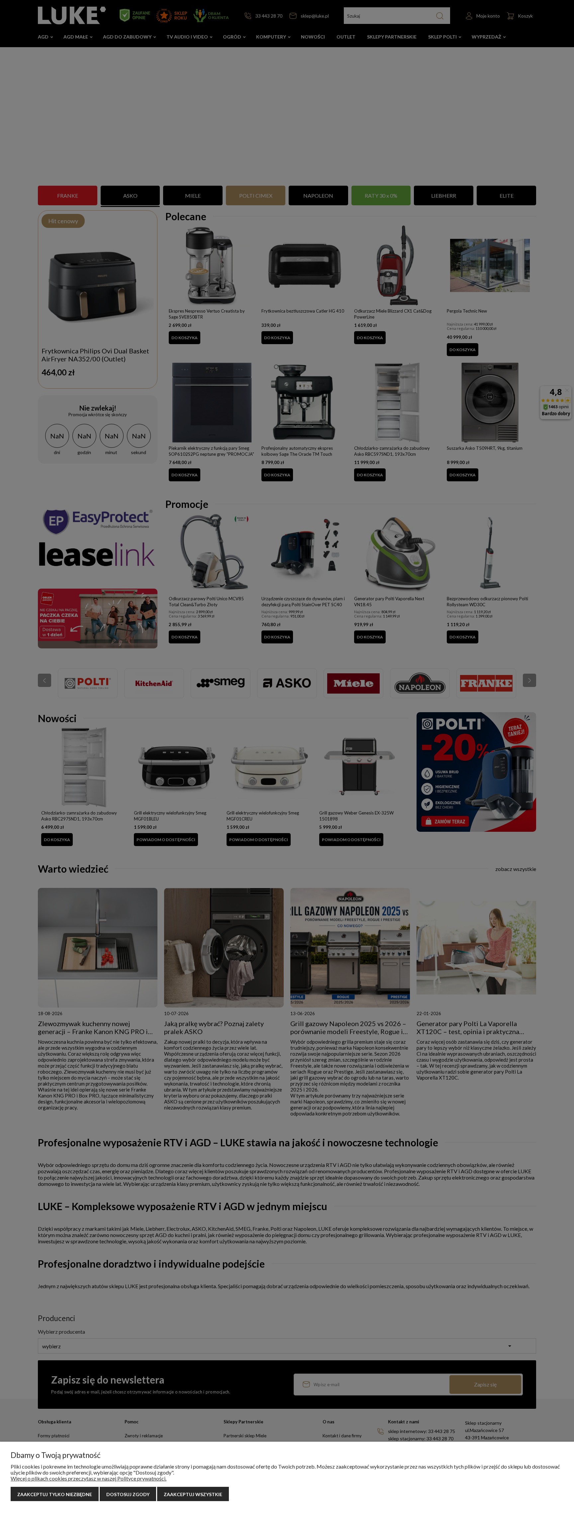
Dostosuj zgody (127, 1494)
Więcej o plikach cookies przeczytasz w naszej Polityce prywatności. (88, 1478)
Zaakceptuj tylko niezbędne (54, 1494)
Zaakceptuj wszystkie (193, 1494)
